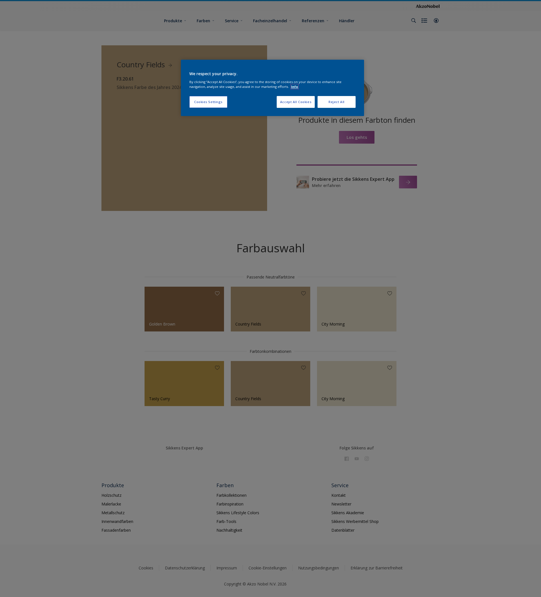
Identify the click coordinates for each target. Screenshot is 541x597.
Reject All (337, 102)
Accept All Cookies (295, 102)
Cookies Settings (208, 102)
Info (294, 86)
